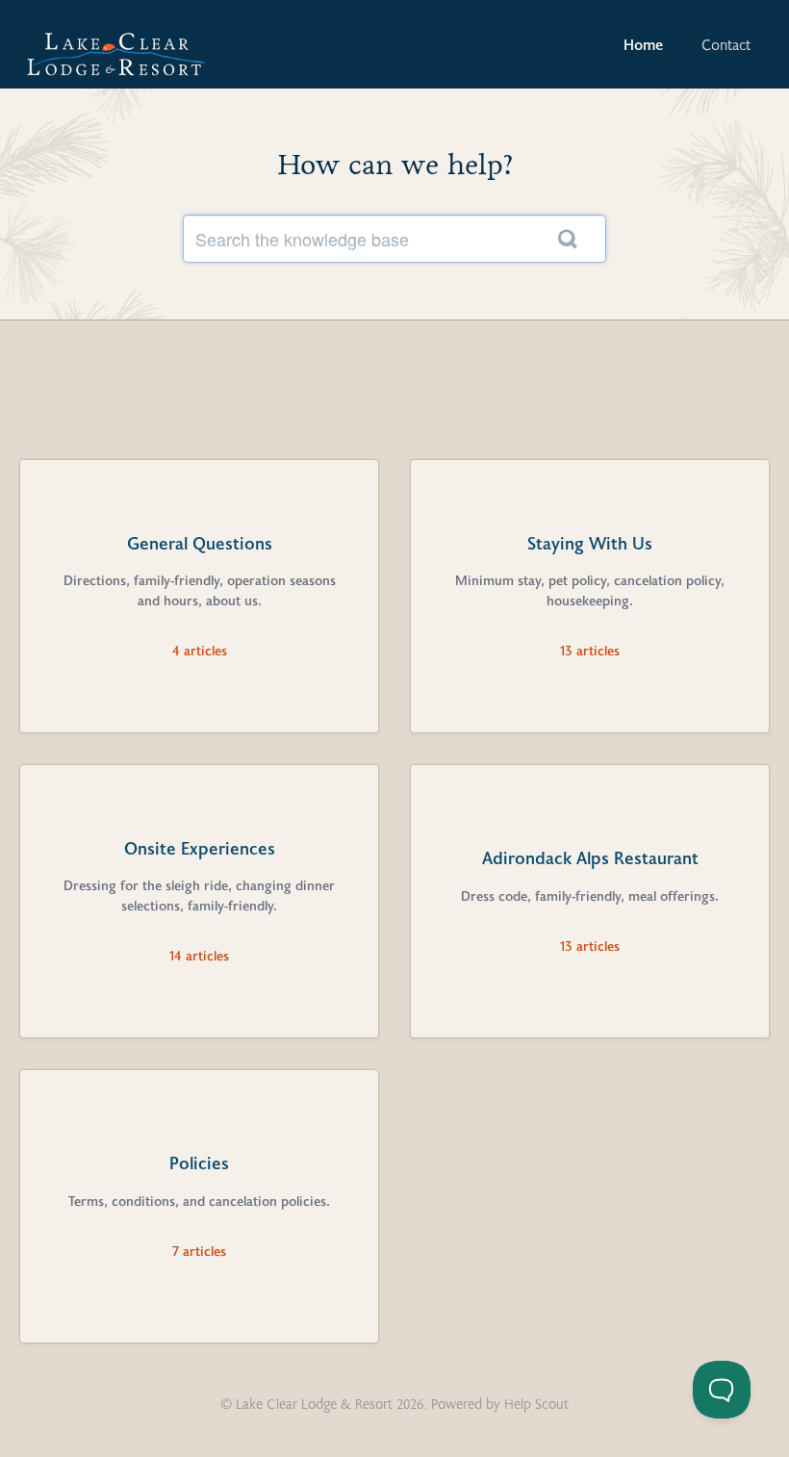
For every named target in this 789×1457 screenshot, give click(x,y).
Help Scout (536, 1403)
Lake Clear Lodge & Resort (314, 1403)
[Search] (567, 239)
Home (643, 44)
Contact (726, 44)
